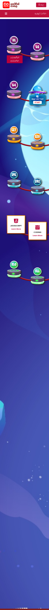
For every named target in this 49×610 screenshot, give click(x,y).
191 (14, 175)
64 (14, 85)
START (37, 102)
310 (14, 264)
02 (37, 47)
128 (37, 136)
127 (14, 130)
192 (37, 181)
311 (37, 271)
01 (14, 40)
